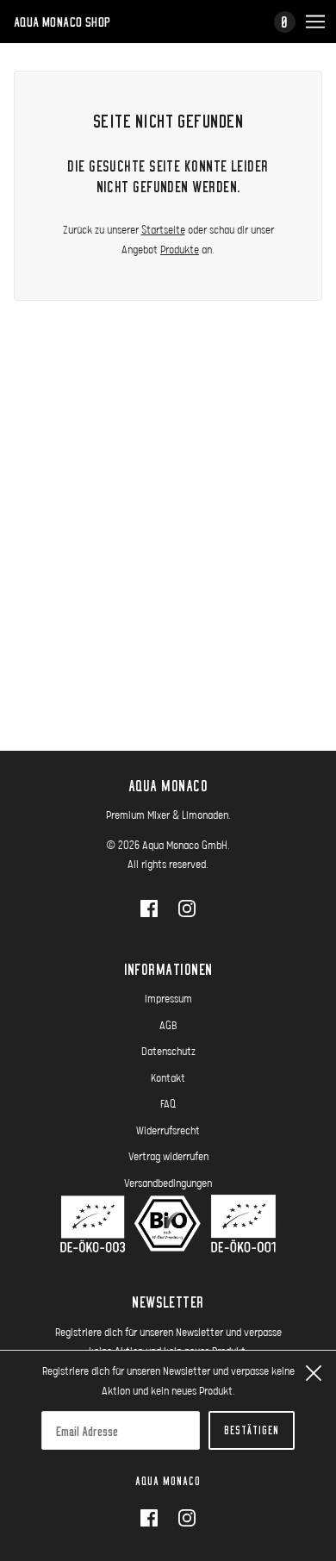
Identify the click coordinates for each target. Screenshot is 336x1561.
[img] (149, 908)
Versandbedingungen (168, 1182)
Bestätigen (251, 1430)
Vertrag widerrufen (168, 1156)
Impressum (168, 998)
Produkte (179, 249)
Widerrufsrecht (168, 1130)
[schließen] (313, 1373)
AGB (168, 1025)
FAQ (168, 1103)
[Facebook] (154, 1517)
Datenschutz (168, 1051)
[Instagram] (182, 1517)
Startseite (163, 229)
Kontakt (168, 1077)
